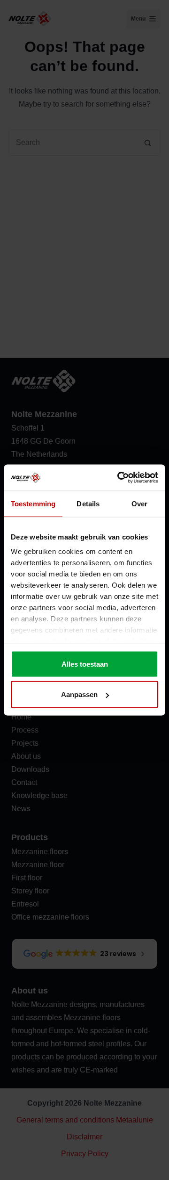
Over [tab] (139, 503)
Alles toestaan (84, 664)
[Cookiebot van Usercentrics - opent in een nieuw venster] (119, 478)
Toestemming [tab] (33, 503)
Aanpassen (79, 694)
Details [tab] (88, 503)
